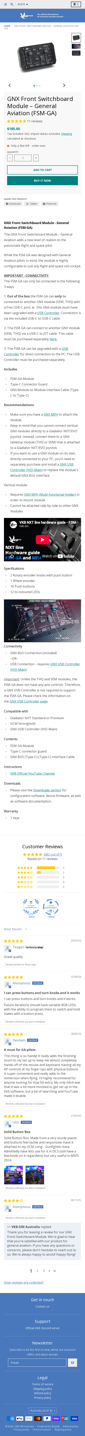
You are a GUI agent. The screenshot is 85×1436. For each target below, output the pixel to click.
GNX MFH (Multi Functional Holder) (50, 494)
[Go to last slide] (10, 85)
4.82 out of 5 (53, 854)
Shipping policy (62, 1429)
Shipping (66, 134)
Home (7, 25)
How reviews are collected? (23, 1282)
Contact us (42, 1306)
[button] (17, 121)
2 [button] (37, 1271)
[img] (13, 941)
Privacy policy (21, 1429)
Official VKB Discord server (42, 1328)
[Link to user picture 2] (34, 1175)
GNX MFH (51, 414)
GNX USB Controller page (29, 701)
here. (53, 339)
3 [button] (44, 1271)
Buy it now (42, 180)
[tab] (34, 86)
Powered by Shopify (48, 1426)
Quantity (12, 152)
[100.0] (31, 907)
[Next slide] (64, 85)
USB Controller (48, 313)
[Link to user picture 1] (13, 1175)
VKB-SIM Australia (24, 1426)
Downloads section (47, 790)
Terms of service (41, 1429)
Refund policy (70, 1426)
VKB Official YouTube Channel (32, 773)
